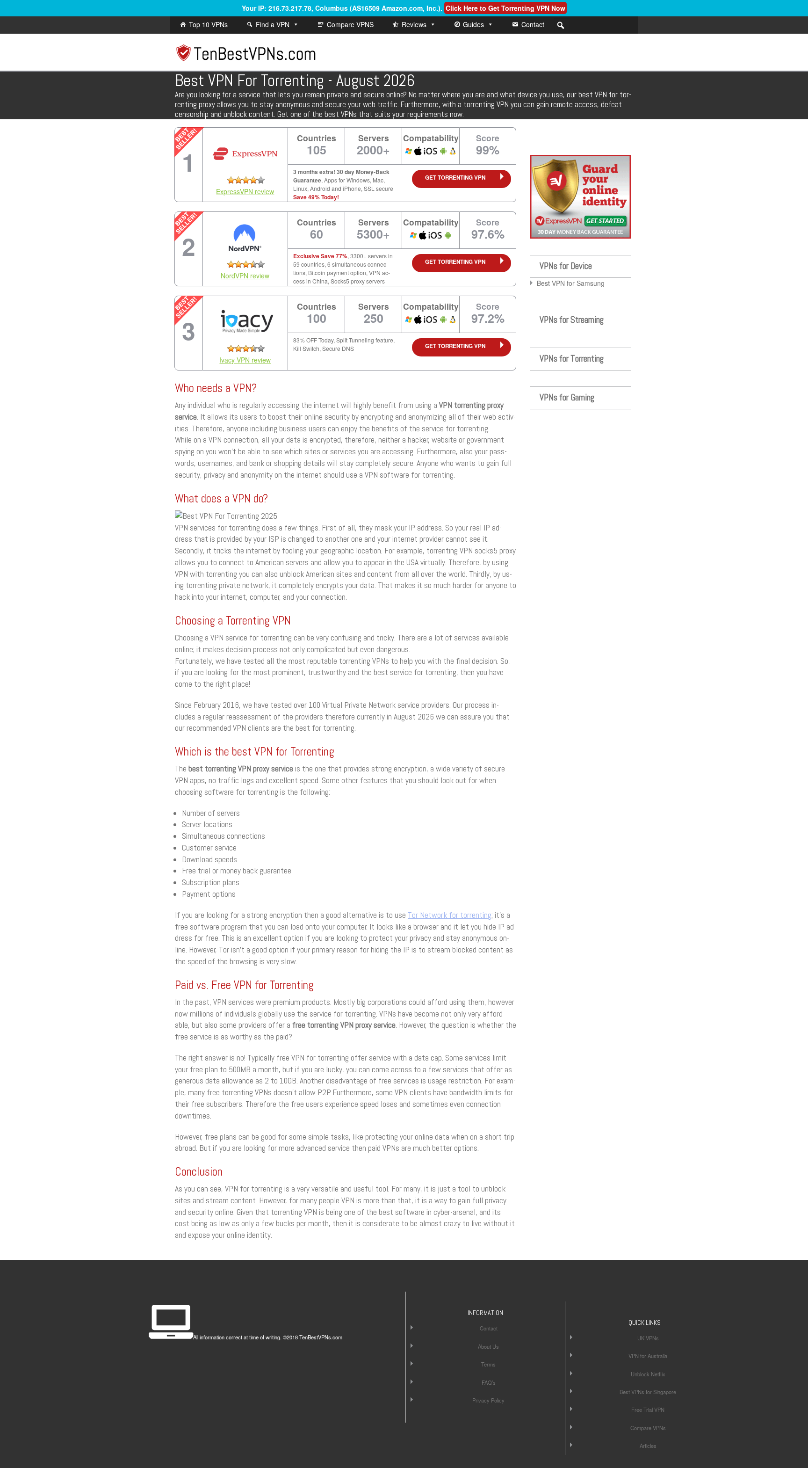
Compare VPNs (648, 1428)
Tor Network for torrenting (449, 915)
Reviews (414, 24)
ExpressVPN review (245, 191)
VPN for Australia (647, 1355)
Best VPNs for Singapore (648, 1391)
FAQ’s (489, 1382)
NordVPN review (245, 275)
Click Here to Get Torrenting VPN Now (505, 8)
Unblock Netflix (648, 1374)
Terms (488, 1364)
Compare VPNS (350, 24)
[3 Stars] (246, 180)
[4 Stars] (253, 180)
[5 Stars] (261, 180)
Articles (648, 1445)
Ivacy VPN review (245, 359)
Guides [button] (473, 24)
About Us (488, 1346)
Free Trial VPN (647, 1409)
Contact (532, 24)
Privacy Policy (488, 1400)
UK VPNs (648, 1338)
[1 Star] (231, 180)
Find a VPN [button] (272, 24)
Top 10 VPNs (208, 24)
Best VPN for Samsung (571, 283)
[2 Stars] (238, 180)
